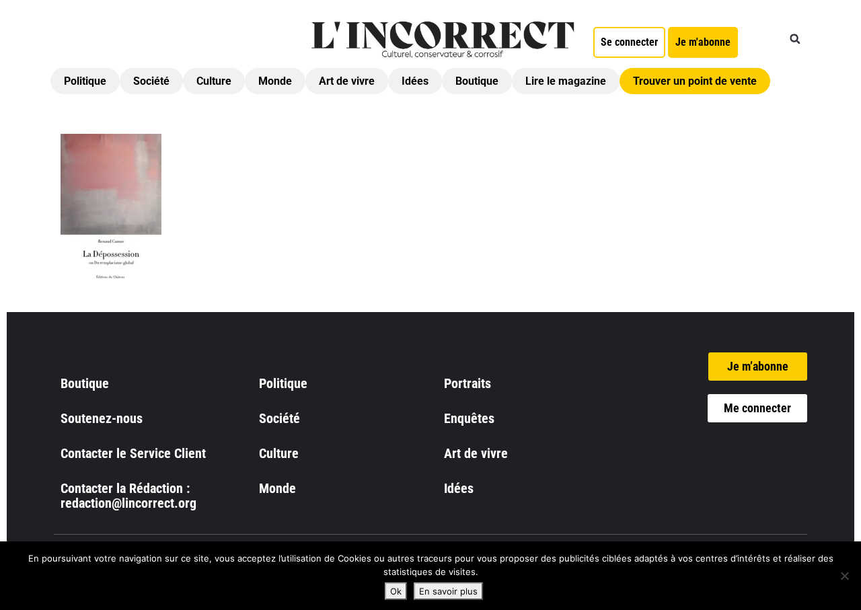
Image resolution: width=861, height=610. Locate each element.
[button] (795, 39)
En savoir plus (448, 591)
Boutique (476, 81)
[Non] (844, 575)
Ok (396, 591)
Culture (213, 81)
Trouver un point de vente (695, 81)
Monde (275, 81)
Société (151, 81)
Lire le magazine (565, 81)
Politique (85, 81)
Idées (415, 81)
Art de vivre (347, 81)
